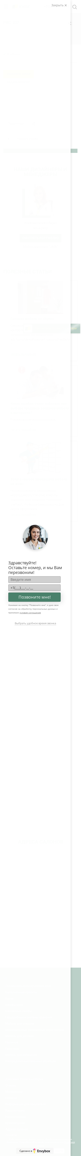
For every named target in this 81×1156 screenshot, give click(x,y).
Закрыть (58, 5)
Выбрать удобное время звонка (35, 623)
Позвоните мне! (34, 597)
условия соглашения (30, 612)
